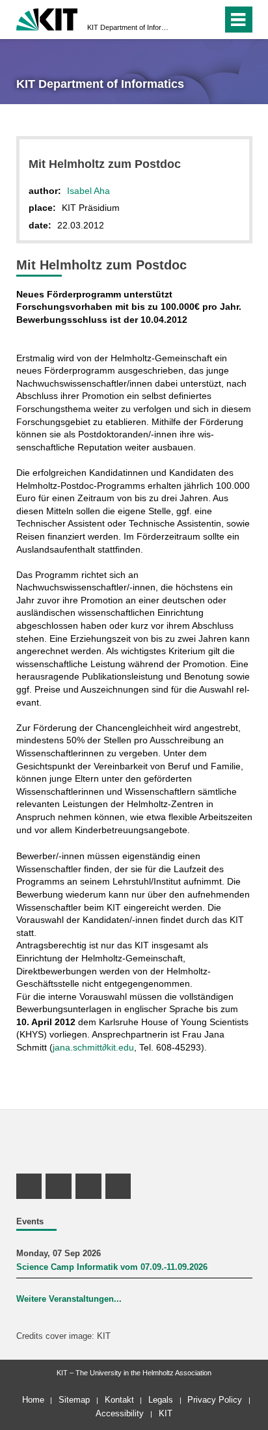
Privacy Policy (214, 1400)
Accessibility (120, 1413)
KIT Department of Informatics (130, 27)
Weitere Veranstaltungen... (69, 1299)
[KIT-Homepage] (47, 18)
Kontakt (119, 1400)
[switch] (189, 19)
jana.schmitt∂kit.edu (93, 1047)
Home (33, 1400)
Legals (160, 1400)
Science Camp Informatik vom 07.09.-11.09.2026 (112, 1267)
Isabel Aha (88, 191)
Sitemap (74, 1400)
